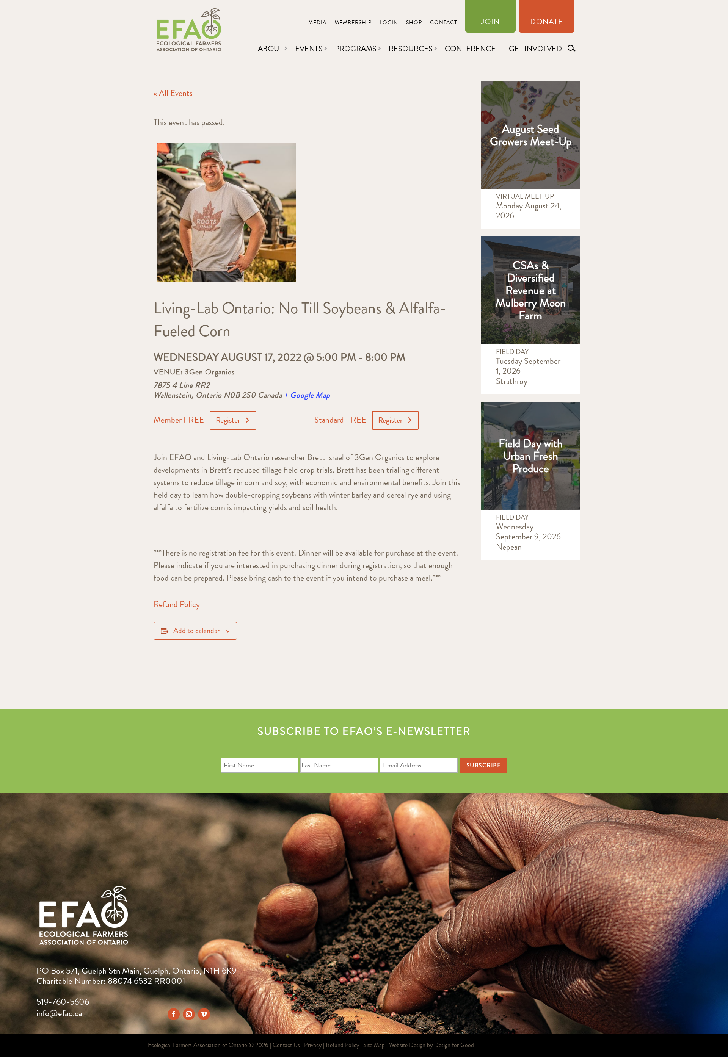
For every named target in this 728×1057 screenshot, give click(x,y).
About (270, 48)
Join (490, 23)
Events (309, 48)
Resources (411, 48)
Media (317, 23)
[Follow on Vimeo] (204, 1014)
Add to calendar (196, 630)
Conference (470, 48)
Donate (546, 23)
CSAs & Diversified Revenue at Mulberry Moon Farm (531, 290)
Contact (443, 23)
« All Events (173, 93)
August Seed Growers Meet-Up (530, 135)
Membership (353, 23)
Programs (356, 48)
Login (389, 23)
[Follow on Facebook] (174, 1014)
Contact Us (286, 1045)
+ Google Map (307, 395)
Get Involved (535, 48)
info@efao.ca (59, 1013)
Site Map (374, 1045)
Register (228, 420)
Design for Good (454, 1045)
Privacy (313, 1045)
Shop (414, 23)
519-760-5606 (62, 1002)
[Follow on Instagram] (189, 1014)
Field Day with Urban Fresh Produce (531, 455)
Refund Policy (177, 604)
